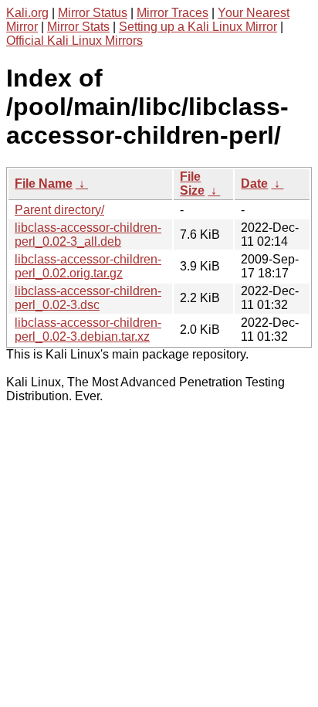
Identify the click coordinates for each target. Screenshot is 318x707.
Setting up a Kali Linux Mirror (198, 26)
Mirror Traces (172, 12)
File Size (192, 183)
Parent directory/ (59, 209)
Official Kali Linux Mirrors (74, 40)
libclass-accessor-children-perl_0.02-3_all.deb (88, 234)
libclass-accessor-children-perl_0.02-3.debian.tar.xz (88, 329)
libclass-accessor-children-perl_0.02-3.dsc (88, 297)
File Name (44, 183)
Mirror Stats (78, 26)
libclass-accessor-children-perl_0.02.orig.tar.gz (88, 266)
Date (254, 183)
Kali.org (27, 12)
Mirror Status (92, 12)
